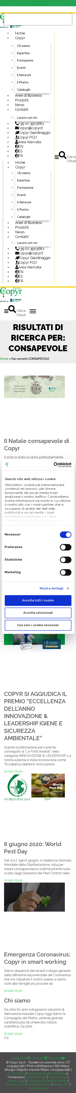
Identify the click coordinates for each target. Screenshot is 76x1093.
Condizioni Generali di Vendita (47, 1080)
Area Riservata (38, 1088)
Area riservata (29, 142)
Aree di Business (28, 95)
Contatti (21, 109)
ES (20, 151)
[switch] (65, 547)
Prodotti (21, 100)
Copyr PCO (27, 137)
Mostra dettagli (52, 588)
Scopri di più (13, 771)
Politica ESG (61, 1084)
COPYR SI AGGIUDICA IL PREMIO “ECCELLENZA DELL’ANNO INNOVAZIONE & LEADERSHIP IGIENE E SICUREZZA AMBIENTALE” (35, 716)
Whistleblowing (36, 1077)
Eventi (21, 67)
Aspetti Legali (16, 1080)
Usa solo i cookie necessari (38, 625)
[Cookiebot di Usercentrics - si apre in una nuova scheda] (54, 464)
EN (20, 146)
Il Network (24, 75)
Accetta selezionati (38, 613)
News (20, 105)
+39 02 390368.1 (31, 123)
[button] (57, 157)
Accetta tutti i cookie (38, 600)
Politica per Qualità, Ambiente (46, 1073)
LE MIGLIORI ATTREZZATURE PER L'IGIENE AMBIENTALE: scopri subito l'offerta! (38, 3)
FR (20, 281)
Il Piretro (23, 82)
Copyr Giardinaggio (34, 132)
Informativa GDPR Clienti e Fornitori (28, 1084)
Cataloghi (23, 89)
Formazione (25, 60)
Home (20, 33)
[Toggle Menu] (33, 311)
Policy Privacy (58, 1077)
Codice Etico (16, 1073)
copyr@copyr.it (30, 128)
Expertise (23, 53)
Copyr (20, 38)
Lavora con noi (27, 117)
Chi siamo (23, 45)
